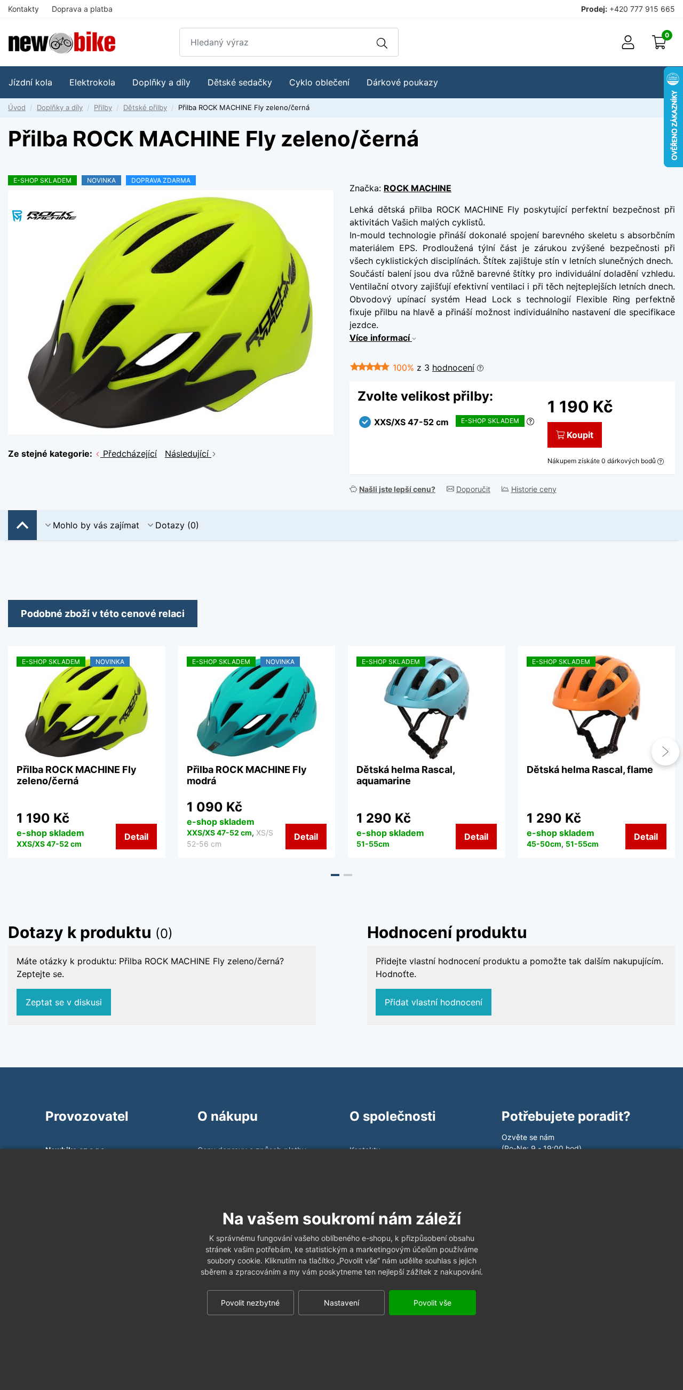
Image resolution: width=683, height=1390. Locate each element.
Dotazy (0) (177, 525)
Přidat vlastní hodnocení (433, 1002)
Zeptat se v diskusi (64, 1002)
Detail (136, 836)
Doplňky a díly (60, 107)
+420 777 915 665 (642, 8)
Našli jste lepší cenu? (397, 489)
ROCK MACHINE (417, 188)
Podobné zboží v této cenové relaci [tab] (103, 613)
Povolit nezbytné (250, 1302)
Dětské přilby (145, 107)
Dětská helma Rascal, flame (590, 769)
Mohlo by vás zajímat (96, 525)
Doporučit (473, 489)
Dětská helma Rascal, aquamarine (405, 775)
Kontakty (23, 8)
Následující (188, 453)
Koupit (580, 435)
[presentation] (17, 752)
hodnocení (453, 367)
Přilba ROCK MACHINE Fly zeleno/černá (77, 775)
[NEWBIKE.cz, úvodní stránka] (62, 42)
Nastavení (341, 1302)
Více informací (381, 337)
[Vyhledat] (382, 42)
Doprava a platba (82, 8)
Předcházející (128, 453)
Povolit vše (432, 1302)
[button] (335, 875)
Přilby (103, 107)
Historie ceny (534, 489)
